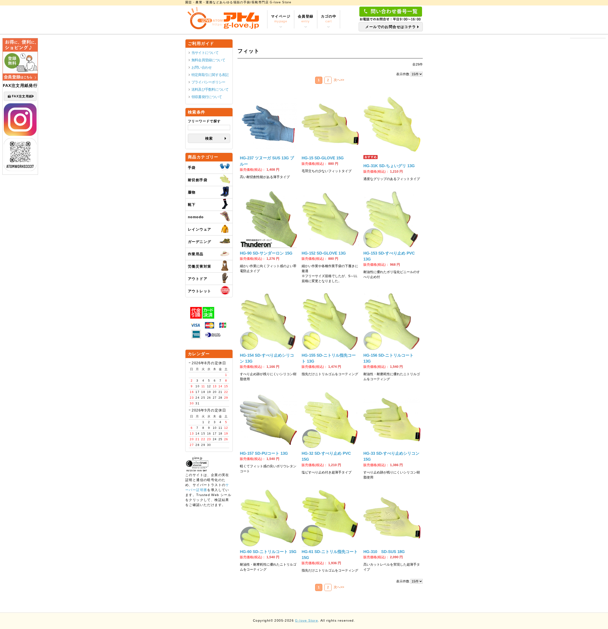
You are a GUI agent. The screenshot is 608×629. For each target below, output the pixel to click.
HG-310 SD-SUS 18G (384, 551)
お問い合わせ (201, 67)
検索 (209, 138)
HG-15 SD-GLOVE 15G (323, 158)
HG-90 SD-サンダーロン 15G (266, 253)
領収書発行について (206, 97)
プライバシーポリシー (208, 82)
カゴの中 (329, 18)
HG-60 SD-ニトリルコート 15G (268, 551)
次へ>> (339, 80)
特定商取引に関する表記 (210, 75)
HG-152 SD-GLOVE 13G (324, 253)
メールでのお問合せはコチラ (390, 27)
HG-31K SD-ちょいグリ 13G (389, 166)
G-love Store (306, 620)
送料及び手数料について (210, 89)
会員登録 (306, 18)
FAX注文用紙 (22, 96)
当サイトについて (204, 53)
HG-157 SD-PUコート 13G (264, 453)
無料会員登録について (208, 60)
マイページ (280, 18)
